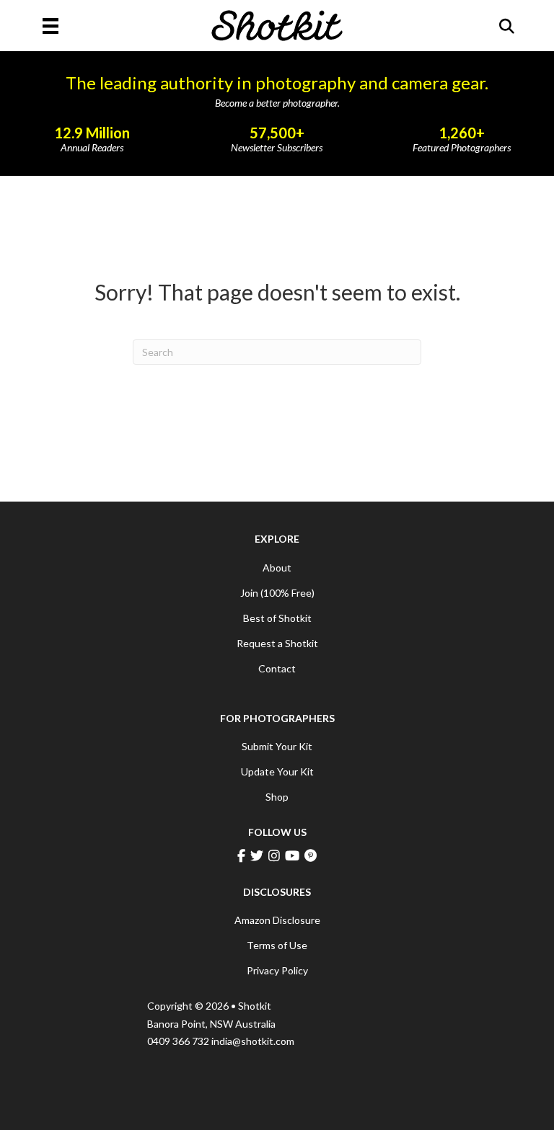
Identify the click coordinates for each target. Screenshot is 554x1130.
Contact (277, 668)
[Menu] (50, 25)
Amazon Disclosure (277, 920)
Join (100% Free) (277, 593)
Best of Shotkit (277, 618)
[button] (506, 27)
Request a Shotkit (277, 643)
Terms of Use (277, 945)
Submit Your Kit (277, 746)
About (277, 567)
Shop (277, 797)
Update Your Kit (277, 771)
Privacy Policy (277, 970)
